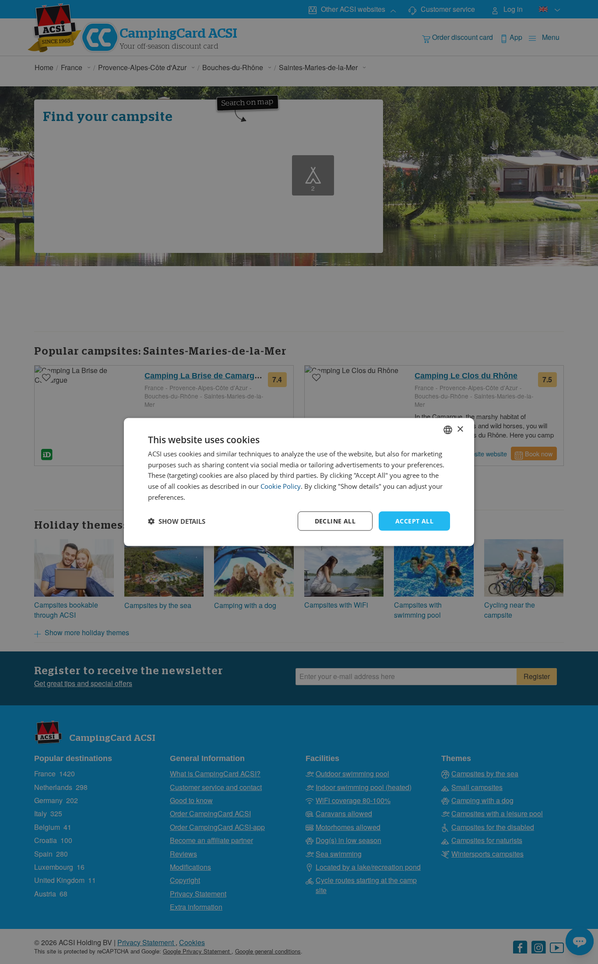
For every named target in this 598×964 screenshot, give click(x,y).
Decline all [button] (335, 520)
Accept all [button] (414, 520)
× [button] (460, 429)
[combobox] (447, 429)
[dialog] (299, 482)
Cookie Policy (280, 486)
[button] (176, 521)
